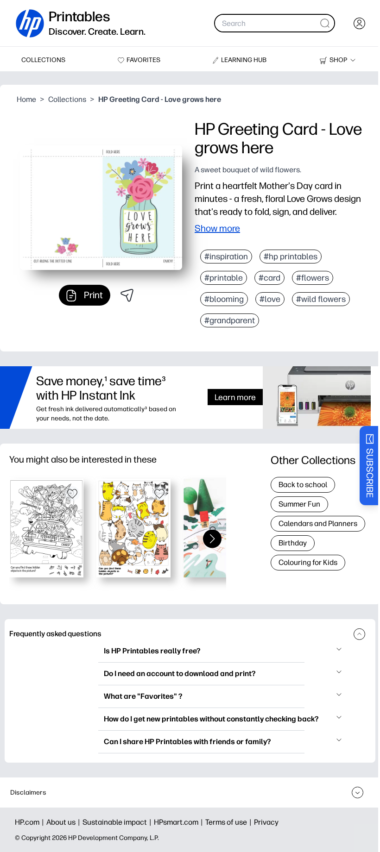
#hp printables (290, 256)
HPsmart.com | (179, 822)
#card (269, 278)
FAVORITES (143, 60)
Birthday (293, 543)
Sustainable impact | (118, 822)
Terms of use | (229, 822)
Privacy (266, 822)
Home (26, 99)
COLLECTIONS (43, 60)
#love (270, 299)
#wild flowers (321, 299)
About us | (64, 822)
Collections (67, 99)
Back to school (303, 484)
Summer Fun (299, 504)
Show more (217, 228)
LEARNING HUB (243, 60)
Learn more (235, 397)
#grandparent (229, 320)
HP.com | (30, 822)
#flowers (312, 278)
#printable (223, 278)
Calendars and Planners (318, 523)
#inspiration (226, 256)
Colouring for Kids (308, 562)
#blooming (224, 299)
